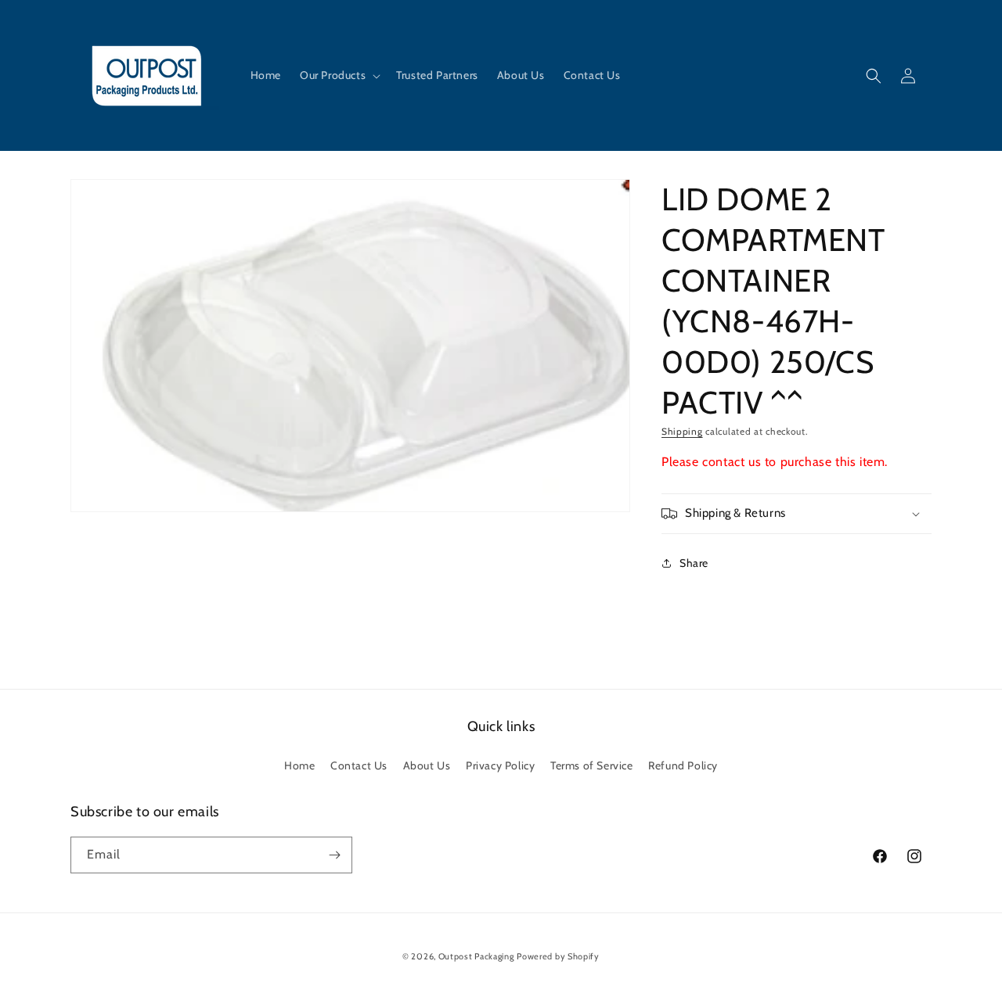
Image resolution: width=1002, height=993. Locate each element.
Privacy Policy (500, 765)
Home (299, 765)
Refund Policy (683, 765)
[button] (338, 75)
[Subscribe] (334, 855)
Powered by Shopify (558, 956)
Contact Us (358, 765)
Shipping (682, 431)
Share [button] (693, 563)
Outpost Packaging (476, 956)
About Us (427, 765)
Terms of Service (591, 765)
